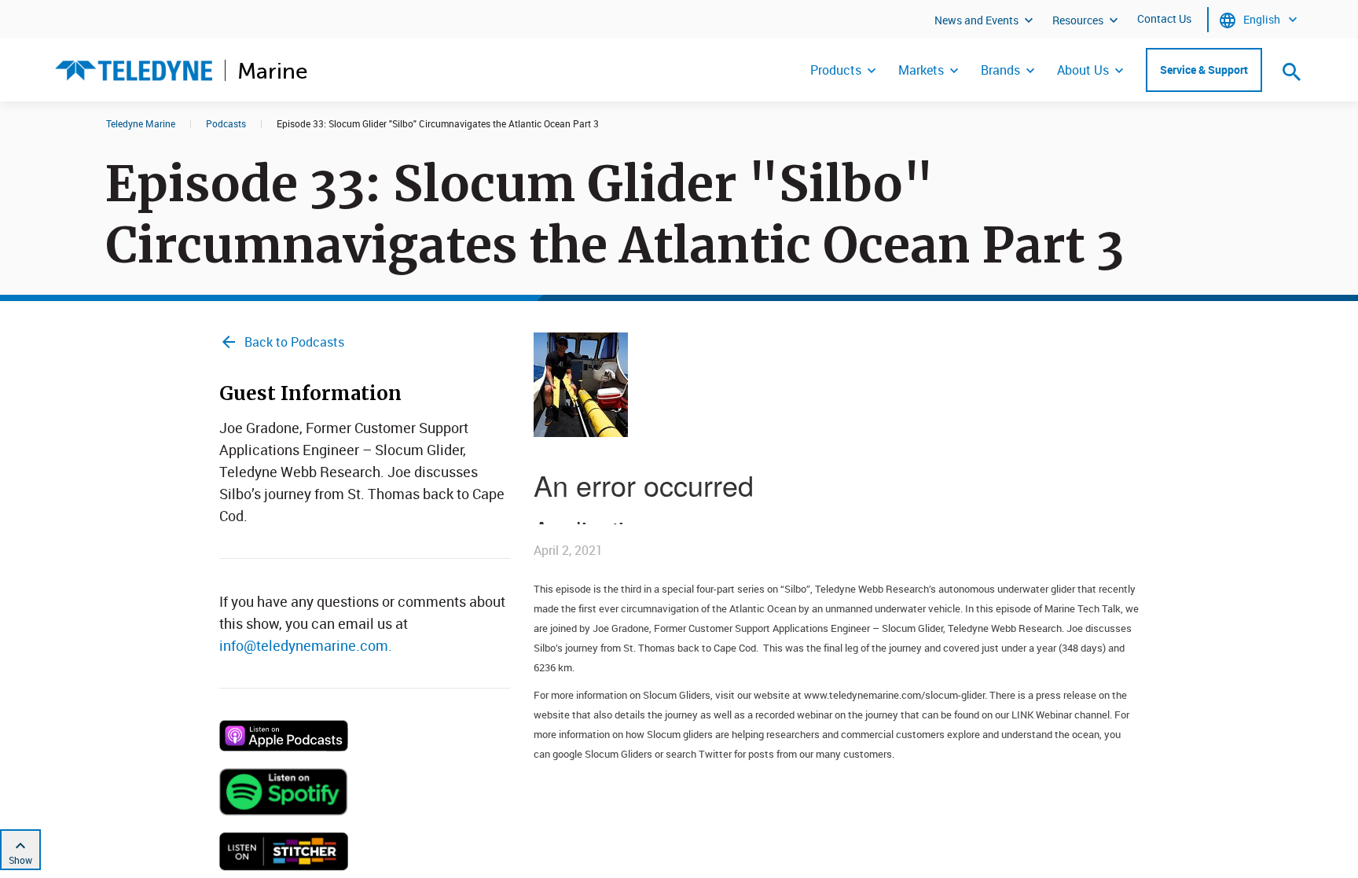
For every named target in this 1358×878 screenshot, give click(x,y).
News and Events (976, 20)
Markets (921, 70)
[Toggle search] (1292, 71)
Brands (1000, 70)
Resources (1077, 20)
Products (835, 70)
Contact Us (1164, 18)
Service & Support (1204, 69)
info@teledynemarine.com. (305, 645)
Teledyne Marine (140, 123)
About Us (1083, 70)
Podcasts (226, 123)
